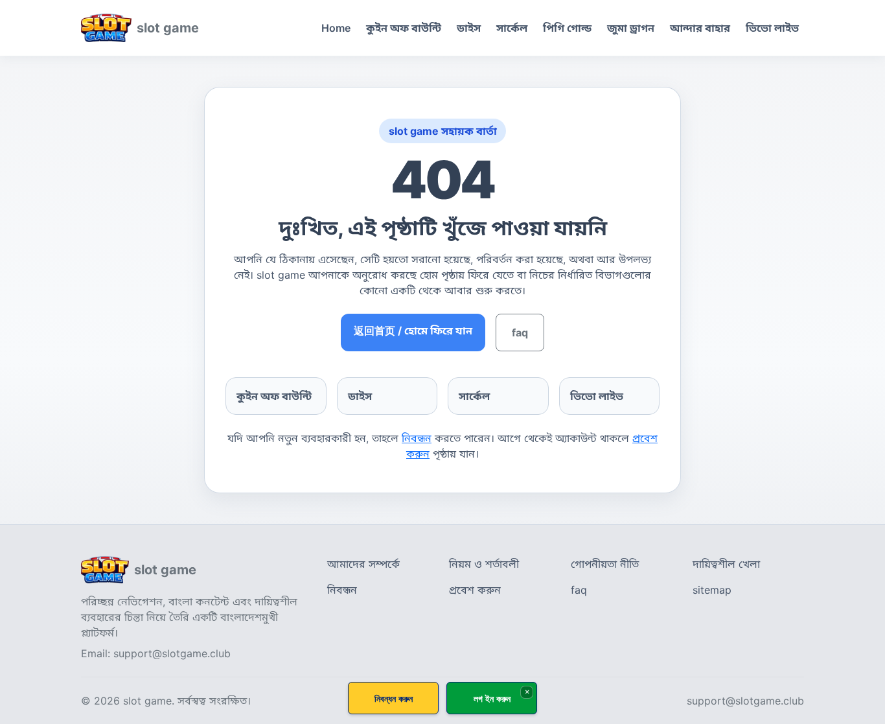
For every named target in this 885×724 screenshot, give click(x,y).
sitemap (712, 589)
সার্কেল (511, 27)
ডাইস (469, 27)
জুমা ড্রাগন (630, 27)
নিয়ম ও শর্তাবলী (484, 563)
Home (336, 27)
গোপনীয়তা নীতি (605, 563)
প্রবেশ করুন (475, 589)
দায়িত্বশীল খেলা (726, 563)
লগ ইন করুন (492, 698)
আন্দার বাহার (700, 27)
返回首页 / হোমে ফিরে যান (413, 330)
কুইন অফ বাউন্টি (403, 27)
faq (520, 332)
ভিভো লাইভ (772, 27)
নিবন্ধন (416, 438)
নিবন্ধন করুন (393, 698)
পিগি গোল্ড (567, 27)
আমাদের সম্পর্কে (363, 563)
